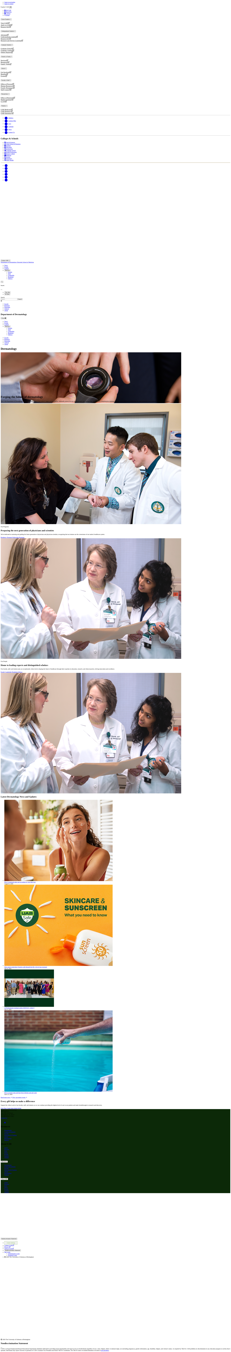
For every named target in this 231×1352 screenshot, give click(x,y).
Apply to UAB (5, 25)
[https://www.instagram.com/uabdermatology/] (5, 1122)
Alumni (3, 68)
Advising (4, 35)
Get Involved (5, 72)
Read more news (6, 1097)
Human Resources (7, 86)
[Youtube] (6, 174)
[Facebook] (6, 165)
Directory (7, 270)
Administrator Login (14, 1254)
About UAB (4, 1179)
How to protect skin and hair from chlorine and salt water (20, 1093)
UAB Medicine (6, 110)
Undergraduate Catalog (8, 37)
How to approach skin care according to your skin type (20, 882)
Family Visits (5, 64)
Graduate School (6, 49)
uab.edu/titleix (105, 1350)
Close (3, 318)
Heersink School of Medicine (25, 262)
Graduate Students (6, 45)
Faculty (10, 272)
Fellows (10, 278)
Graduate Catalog (6, 50)
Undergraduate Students (7, 31)
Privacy (7, 1247)
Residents (10, 277)
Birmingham (7, 1138)
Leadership (11, 275)
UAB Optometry (6, 113)
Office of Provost (6, 84)
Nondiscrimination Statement (9, 1238)
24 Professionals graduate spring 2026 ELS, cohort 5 (19, 1008)
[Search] (2, 282)
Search (3, 297)
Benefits (3, 74)
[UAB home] (115, 205)
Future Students (5, 19)
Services (3, 60)
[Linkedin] (6, 180)
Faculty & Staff (5, 80)
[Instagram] (6, 171)
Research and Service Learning (11, 41)
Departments (8, 1130)
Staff (9, 274)
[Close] (10, 7)
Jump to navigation (9, 2)
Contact (6, 268)
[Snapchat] (6, 177)
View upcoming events (19, 1097)
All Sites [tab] (7, 294)
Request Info (5, 27)
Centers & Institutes (10, 1132)
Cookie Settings (11, 1243)
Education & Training (10, 1135)
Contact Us (4, 1118)
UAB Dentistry (6, 111)
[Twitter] (6, 168)
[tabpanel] (115, 298)
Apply (6, 1148)
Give (5, 1151)
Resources (4, 62)
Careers (6, 1156)
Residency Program (6, 537)
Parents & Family (6, 56)
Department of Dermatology (9, 262)
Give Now (4, 1108)
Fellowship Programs (18, 537)
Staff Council (5, 90)
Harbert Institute (6, 100)
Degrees (6, 1149)
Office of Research (7, 98)
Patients (3, 106)
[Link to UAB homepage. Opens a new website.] (115, 1237)
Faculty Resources (7, 88)
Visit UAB (4, 23)
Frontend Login (12, 1255)
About (6, 1137)
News (6, 265)
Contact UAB (9, 1245)
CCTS (3, 102)
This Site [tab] (7, 292)
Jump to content (8, 4)
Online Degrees (6, 52)
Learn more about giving (14, 1108)
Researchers (4, 94)
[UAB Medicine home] (115, 259)
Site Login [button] (7, 1252)
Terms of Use (9, 1248)
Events (3, 76)
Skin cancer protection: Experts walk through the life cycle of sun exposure (25, 967)
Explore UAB (5, 260)
